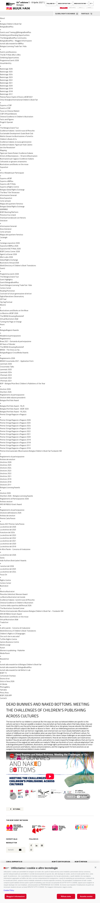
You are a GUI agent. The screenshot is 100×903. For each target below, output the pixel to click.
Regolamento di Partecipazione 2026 (14, 498)
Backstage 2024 (6, 74)
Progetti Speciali (6, 122)
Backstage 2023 (6, 77)
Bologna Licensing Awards (10, 487)
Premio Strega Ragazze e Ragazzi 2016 (15, 448)
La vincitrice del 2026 (8, 526)
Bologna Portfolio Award (9, 400)
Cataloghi (3, 237)
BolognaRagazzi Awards (9, 330)
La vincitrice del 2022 (8, 538)
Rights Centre (5, 580)
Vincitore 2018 (5, 481)
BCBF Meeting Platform (9, 212)
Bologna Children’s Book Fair (11, 23)
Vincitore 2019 (5, 479)
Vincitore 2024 (5, 467)
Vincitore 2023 (5, 470)
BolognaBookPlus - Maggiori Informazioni (16, 40)
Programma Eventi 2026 (9, 60)
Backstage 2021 (6, 82)
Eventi (2, 268)
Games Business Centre (9, 642)
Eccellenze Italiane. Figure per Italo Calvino (16, 144)
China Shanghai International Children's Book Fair (19, 99)
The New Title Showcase (10, 192)
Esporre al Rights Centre (9, 186)
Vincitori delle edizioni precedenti (12, 397)
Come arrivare (5, 200)
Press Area (4, 692)
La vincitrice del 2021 (8, 540)
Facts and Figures (7, 119)
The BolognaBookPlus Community (13, 38)
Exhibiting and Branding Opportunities (15, 35)
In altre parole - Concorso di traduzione (15, 628)
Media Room (5, 653)
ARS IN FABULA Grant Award (11, 504)
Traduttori (4, 622)
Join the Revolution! (7, 147)
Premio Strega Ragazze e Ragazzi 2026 (15, 420)
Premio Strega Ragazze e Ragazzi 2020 (15, 436)
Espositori (4, 167)
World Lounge (5, 644)
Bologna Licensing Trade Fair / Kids (13, 46)
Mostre (3, 304)
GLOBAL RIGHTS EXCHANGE (65, 13)
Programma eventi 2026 (9, 274)
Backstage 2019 (6, 88)
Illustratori (4, 585)
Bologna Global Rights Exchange (12, 189)
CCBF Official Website (8, 113)
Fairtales (3, 689)
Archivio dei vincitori (7, 459)
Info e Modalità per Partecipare (12, 172)
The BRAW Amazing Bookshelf (12, 316)
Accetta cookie (86, 896)
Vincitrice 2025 (5, 465)
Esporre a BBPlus (6, 181)
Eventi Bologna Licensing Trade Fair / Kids (16, 285)
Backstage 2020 (6, 85)
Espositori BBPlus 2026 (9, 245)
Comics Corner (5, 288)
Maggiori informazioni (15, 896)
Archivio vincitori (6, 501)
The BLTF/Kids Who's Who (10, 54)
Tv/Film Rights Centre (8, 639)
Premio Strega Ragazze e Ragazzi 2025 (15, 422)
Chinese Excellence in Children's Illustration (16, 116)
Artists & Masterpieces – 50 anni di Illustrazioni (18, 156)
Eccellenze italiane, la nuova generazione (15, 141)
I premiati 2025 (6, 369)
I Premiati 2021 (6, 380)
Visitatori (3, 220)
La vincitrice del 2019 (8, 546)
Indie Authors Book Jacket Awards (13, 560)
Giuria (2, 557)
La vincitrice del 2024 (8, 571)
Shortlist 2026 (5, 392)
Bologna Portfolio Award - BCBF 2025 (14, 408)
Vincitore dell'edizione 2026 (10, 512)
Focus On (3, 574)
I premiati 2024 (6, 372)
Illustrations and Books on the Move (14, 310)
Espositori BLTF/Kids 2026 (10, 248)
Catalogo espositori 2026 (10, 243)
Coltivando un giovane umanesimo (13, 161)
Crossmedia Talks (7, 366)
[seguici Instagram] (31, 850)
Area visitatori (80, 3)
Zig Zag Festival (6, 302)
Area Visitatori (5, 229)
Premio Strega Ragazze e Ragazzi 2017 (15, 445)
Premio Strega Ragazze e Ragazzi (13, 414)
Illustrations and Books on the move (14, 164)
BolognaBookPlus (6, 26)
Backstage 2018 (6, 91)
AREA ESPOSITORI (64, 3)
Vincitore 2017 (5, 484)
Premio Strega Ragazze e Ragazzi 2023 (15, 428)
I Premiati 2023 (6, 375)
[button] (95, 867)
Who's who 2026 (6, 257)
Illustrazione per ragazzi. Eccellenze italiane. (17, 158)
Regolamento (5, 338)
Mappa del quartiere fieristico (11, 203)
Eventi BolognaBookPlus (9, 282)
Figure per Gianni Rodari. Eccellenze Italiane (16, 153)
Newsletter (4, 658)
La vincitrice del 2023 (8, 535)
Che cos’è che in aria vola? (10, 636)
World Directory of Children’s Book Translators (18, 265)
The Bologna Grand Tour (9, 127)
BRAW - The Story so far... (10, 349)
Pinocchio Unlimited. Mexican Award (13, 594)
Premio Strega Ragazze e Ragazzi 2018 (15, 442)
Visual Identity (5, 63)
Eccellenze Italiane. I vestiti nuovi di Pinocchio (17, 130)
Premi (2, 324)
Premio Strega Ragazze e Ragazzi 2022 (15, 431)
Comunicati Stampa (8, 675)
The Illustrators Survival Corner (12, 608)
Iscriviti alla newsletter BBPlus (12, 43)
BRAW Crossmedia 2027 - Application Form (17, 361)
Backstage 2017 (6, 94)
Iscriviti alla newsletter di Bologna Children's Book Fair (20, 664)
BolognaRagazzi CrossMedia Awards (14, 352)
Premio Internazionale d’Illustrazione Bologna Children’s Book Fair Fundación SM (31, 451)
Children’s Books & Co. (8, 139)
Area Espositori (6, 198)
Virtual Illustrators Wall (9, 318)
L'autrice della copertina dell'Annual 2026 (15, 605)
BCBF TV (3, 673)
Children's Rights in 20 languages (12, 633)
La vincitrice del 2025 (8, 529)
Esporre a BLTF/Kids (8, 184)
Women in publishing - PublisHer (12, 650)
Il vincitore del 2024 (7, 532)
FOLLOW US (50, 3)
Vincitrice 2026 (5, 462)
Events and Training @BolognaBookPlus (15, 32)
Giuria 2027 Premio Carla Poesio (12, 524)
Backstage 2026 (6, 68)
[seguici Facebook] (31, 845)
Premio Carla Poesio (7, 518)
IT (90, 3)
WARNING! (4, 209)
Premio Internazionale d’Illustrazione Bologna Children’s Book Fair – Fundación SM (31, 611)
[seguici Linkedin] (36, 845)
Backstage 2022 (6, 80)
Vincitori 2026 (5, 389)
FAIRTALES (85, 13)
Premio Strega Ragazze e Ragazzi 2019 (15, 439)
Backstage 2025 (6, 71)
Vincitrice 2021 (5, 476)
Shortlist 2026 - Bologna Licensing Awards (16, 495)
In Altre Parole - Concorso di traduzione (15, 549)
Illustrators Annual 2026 (9, 262)
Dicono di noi (5, 678)
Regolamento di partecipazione (12, 394)
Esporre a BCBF (6, 178)
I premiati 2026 (6, 363)
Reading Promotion (7, 290)
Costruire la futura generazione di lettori (16, 293)
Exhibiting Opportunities (9, 57)
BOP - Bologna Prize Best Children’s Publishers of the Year (22, 383)
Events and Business (8, 52)
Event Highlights (6, 279)
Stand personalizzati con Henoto (13, 217)
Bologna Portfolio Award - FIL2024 (13, 411)
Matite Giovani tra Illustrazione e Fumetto (16, 136)
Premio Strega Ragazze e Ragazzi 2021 (15, 434)
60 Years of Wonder (7, 344)
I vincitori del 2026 (7, 566)
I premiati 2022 (6, 377)
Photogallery (5, 687)
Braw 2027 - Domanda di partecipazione (15, 341)
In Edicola (3, 684)
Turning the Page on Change (11, 321)
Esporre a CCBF (6, 105)
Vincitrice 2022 (5, 473)
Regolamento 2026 (7, 358)
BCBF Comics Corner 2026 (10, 251)
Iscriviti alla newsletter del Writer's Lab (15, 670)
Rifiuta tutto (66, 896)
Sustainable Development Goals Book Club (16, 133)
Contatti (3, 698)
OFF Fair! (3, 299)
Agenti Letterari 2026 (8, 254)
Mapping (3, 150)
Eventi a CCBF (5, 108)
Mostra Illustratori (7, 591)
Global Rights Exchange (9, 259)
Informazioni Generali (8, 195)
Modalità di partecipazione (10, 335)
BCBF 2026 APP (6, 695)
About (2, 18)
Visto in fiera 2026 (7, 681)
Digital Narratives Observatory (12, 296)
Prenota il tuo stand (8, 215)
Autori (2, 647)
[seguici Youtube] (42, 845)
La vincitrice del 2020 (8, 543)
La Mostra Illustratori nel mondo (12, 597)
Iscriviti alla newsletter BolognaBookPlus (16, 667)
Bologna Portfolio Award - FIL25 (12, 406)
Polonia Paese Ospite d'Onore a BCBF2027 (16, 97)
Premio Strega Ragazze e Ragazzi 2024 (15, 425)
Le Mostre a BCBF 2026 (9, 313)
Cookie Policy (9, 890)
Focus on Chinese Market (10, 111)
